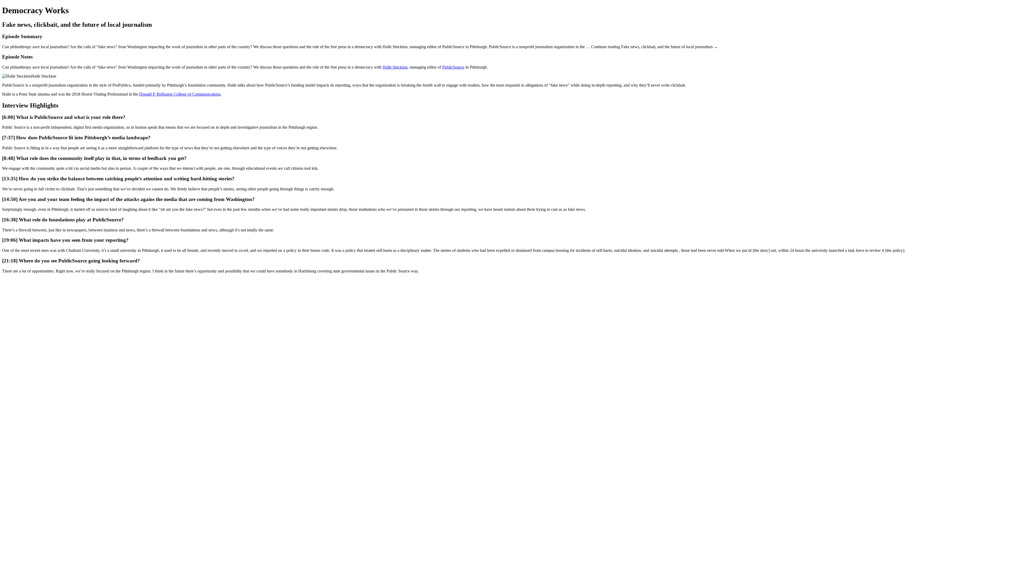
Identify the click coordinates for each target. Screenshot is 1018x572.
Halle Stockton (395, 67)
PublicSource (453, 67)
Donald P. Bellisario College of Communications (180, 94)
